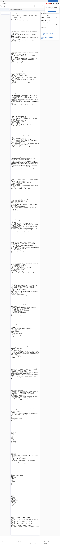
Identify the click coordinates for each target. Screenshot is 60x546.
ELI (16, 543)
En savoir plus (45, 1)
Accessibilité (46, 543)
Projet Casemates (18, 541)
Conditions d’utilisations (47, 541)
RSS (2, 541)
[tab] (56, 14)
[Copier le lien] (45, 32)
